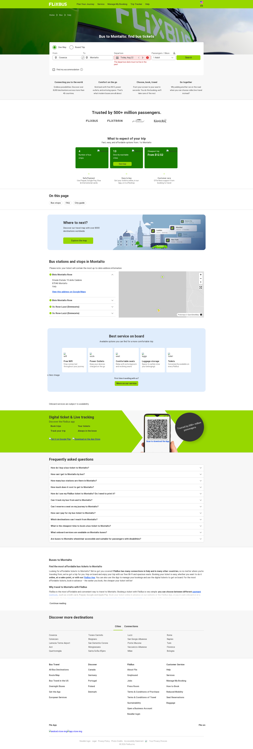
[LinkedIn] (201, 731)
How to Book (172, 686)
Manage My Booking (176, 681)
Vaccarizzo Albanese (137, 647)
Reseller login (133, 714)
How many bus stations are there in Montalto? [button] (74, 480)
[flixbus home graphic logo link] (58, 4)
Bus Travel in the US (58, 681)
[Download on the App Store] (74, 731)
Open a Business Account (139, 708)
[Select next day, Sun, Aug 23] (142, 57)
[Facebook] (199, 731)
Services (170, 675)
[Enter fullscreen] (201, 287)
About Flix (132, 669)
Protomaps (182, 314)
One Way (62, 47)
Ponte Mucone (134, 643)
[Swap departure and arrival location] (83, 57)
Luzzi (130, 635)
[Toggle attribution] (201, 314)
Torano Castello (95, 635)
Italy (69, 15)
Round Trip (80, 47)
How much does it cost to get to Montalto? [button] (72, 487)
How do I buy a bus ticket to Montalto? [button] (70, 468)
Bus (61, 15)
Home (52, 15)
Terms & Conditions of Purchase (143, 692)
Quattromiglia (55, 651)
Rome (169, 635)
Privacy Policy (104, 741)
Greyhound (132, 675)
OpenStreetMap (193, 314)
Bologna (170, 651)
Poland (91, 686)
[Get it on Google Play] (58, 731)
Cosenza (53, 635)
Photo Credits (117, 741)
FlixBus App (89, 577)
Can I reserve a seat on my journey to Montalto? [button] (75, 506)
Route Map (54, 675)
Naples (170, 639)
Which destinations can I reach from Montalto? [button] (74, 519)
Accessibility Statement (133, 741)
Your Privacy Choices (158, 741)
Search (188, 57)
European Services (58, 697)
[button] (82, 275)
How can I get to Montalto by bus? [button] (68, 474)
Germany (92, 675)
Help (168, 669)
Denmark (92, 692)
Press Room (133, 686)
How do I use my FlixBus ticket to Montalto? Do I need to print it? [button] (83, 493)
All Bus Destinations (59, 669)
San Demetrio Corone (98, 643)
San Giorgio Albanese (137, 639)
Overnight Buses (57, 686)
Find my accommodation (68, 69)
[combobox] (70, 57)
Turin (169, 643)
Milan (130, 651)
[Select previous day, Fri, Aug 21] (138, 57)
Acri (51, 647)
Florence (171, 647)
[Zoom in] (201, 275)
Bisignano (92, 639)
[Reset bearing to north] (201, 282)
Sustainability (134, 703)
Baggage (170, 703)
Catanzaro (53, 639)
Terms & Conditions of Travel (141, 697)
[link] (126, 232)
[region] (161, 294)
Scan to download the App (157, 441)
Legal (94, 741)
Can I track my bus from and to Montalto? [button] (71, 500)
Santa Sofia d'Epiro (97, 651)
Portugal (92, 681)
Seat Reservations (175, 697)
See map (122, 164)
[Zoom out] (201, 278)
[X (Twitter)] (202, 731)
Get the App (54, 692)
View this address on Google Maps (69, 292)
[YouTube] (200, 731)
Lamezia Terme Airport (59, 643)
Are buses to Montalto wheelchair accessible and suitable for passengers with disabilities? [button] (96, 539)
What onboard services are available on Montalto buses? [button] (79, 532)
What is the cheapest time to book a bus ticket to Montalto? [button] (81, 526)
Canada (92, 669)
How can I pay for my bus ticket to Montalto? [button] (73, 513)
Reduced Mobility (174, 692)
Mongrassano (94, 647)
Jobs (129, 681)
